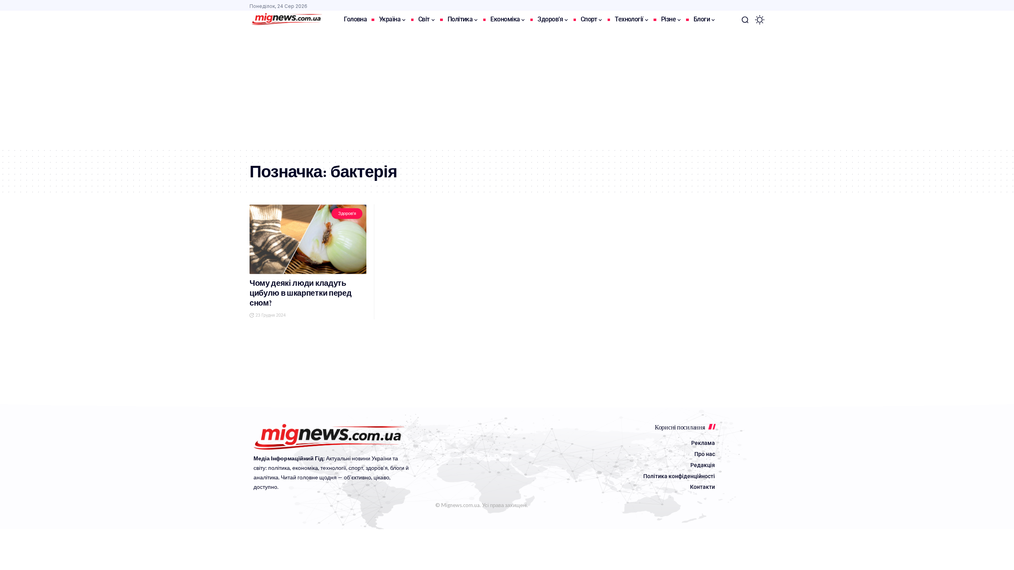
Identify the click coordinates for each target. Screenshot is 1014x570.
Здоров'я (347, 213)
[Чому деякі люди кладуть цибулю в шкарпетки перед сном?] (308, 239)
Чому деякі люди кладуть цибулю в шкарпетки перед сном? (300, 293)
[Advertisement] (507, 88)
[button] (745, 19)
